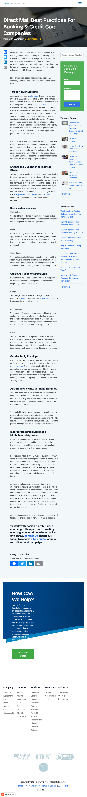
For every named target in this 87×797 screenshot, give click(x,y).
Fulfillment (21, 699)
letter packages (19, 194)
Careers (6, 706)
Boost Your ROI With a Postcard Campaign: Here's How (70, 278)
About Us (7, 692)
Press (5, 703)
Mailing (20, 696)
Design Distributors (33, 39)
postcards (46, 194)
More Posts (65, 194)
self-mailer (45, 298)
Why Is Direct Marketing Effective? (74, 175)
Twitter (63, 696)
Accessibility (63, 786)
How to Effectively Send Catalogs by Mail (76, 185)
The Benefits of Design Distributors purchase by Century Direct (70, 214)
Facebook (63, 692)
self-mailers (32, 194)
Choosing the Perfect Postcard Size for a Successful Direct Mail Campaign (76, 128)
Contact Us (8, 709)
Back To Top (42, 790)
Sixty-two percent (40, 105)
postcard (22, 298)
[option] (34, 548)
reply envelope (16, 366)
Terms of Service (49, 786)
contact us (31, 535)
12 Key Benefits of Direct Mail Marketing (76, 149)
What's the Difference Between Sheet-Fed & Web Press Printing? (76, 161)
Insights (48, 692)
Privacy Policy (34, 786)
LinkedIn (64, 699)
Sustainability (9, 713)
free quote (39, 539)
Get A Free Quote (23, 654)
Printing (20, 692)
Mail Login (22, 786)
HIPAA (20, 703)
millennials (33, 96)
